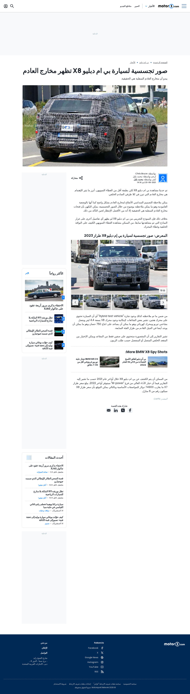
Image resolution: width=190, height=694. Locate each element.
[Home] (168, 6)
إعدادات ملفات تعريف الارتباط (80, 684)
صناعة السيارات (42, 472)
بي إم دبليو (144, 62)
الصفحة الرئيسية (160, 62)
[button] (163, 302)
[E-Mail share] (108, 410)
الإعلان (44, 647)
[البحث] (12, 6)
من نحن (44, 642)
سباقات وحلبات (44, 510)
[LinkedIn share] (116, 410)
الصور (137, 6)
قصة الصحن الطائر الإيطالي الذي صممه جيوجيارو (44, 480)
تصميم (47, 523)
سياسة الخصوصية (129, 684)
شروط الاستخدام (60, 684)
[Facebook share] (130, 410)
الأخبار (151, 6)
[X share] (123, 410)
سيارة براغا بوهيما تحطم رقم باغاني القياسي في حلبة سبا (46, 506)
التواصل (44, 652)
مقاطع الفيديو (126, 6)
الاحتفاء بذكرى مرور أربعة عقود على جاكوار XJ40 (46, 467)
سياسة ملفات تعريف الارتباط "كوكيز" (107, 684)
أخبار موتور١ (42, 485)
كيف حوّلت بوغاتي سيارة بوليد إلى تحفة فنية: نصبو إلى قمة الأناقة (44, 518)
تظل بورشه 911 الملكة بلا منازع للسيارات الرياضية (48, 493)
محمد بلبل (138, 179)
